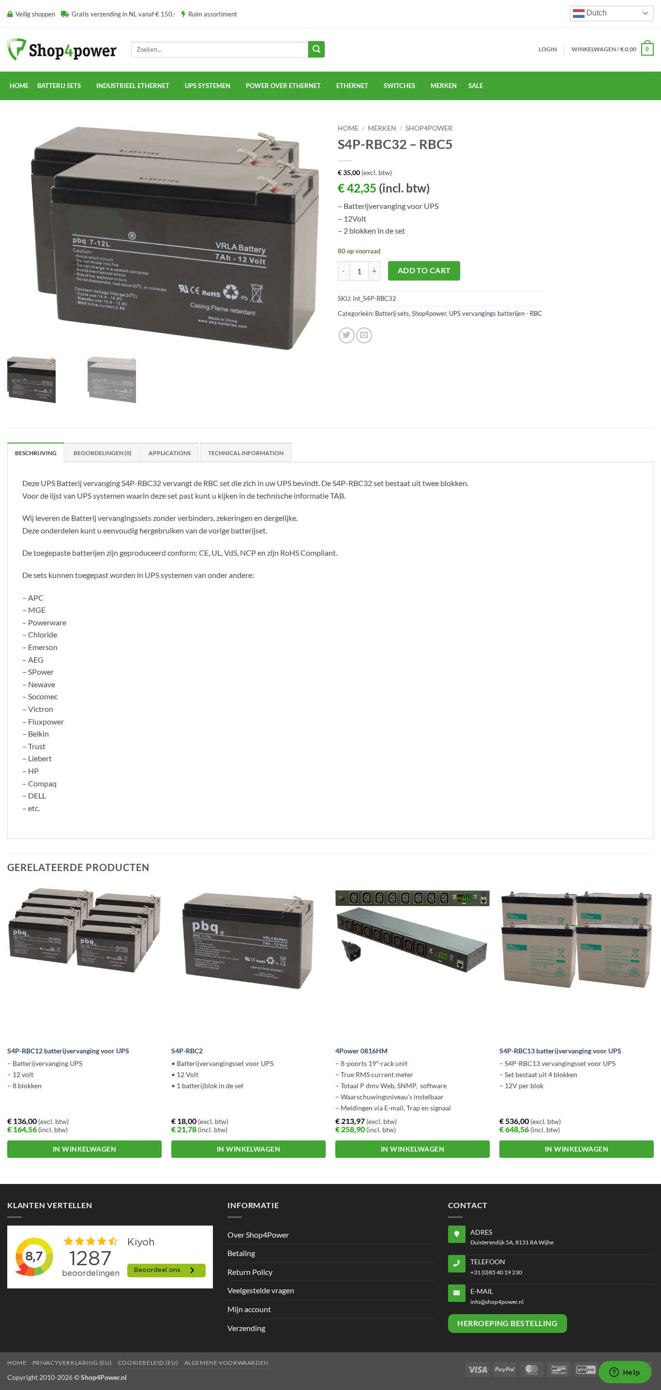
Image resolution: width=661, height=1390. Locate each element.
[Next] (653, 1033)
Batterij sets (392, 313)
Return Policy (249, 1271)
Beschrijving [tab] (36, 453)
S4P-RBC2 (187, 1051)
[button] (548, 49)
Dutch (596, 13)
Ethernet (352, 85)
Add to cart (424, 270)
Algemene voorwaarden (226, 1362)
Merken (382, 128)
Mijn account (249, 1309)
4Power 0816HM (361, 1051)
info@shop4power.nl (497, 1301)
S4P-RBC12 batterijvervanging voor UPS (68, 1051)
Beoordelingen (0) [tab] (103, 453)
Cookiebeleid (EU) (148, 1362)
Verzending (246, 1327)
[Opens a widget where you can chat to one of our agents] (624, 1373)
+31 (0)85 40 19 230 (496, 1272)
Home (19, 85)
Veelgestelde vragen (260, 1290)
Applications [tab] (170, 453)
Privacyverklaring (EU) (72, 1362)
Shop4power (429, 128)
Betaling (241, 1252)
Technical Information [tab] (246, 453)
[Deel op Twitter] (347, 335)
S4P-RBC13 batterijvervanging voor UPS (560, 1051)
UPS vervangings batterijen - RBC (495, 313)
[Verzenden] (316, 49)
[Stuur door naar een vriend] (364, 335)
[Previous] (7, 1033)
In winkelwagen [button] (84, 1149)
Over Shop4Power (258, 1234)
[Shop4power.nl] (62, 49)
